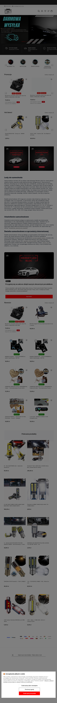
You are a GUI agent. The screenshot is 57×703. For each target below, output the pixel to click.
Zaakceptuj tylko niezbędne (29, 685)
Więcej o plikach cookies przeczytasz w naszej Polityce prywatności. (28, 681)
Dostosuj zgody (29, 689)
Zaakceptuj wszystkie (29, 693)
